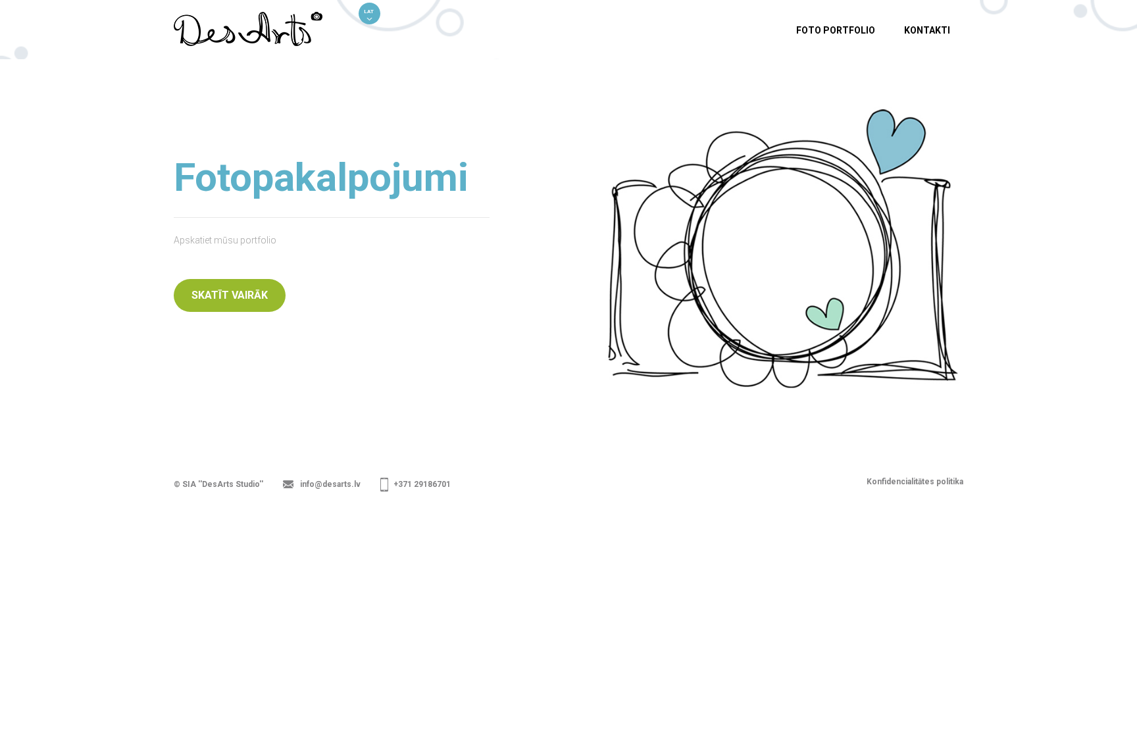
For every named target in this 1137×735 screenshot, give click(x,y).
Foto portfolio (835, 30)
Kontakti (927, 30)
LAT (369, 11)
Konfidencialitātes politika (915, 481)
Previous (12, 250)
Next (1124, 250)
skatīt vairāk (229, 295)
